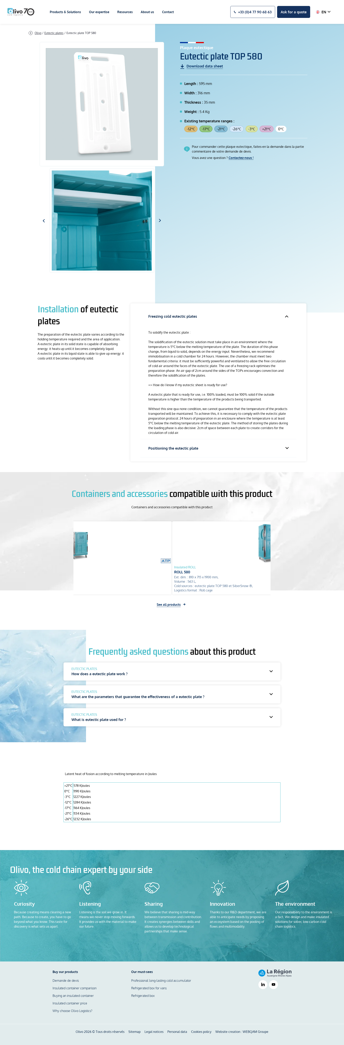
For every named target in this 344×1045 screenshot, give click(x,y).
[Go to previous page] (31, 33)
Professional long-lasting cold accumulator (161, 981)
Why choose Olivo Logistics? (72, 1011)
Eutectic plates (54, 33)
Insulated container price (70, 1003)
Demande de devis (66, 981)
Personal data (177, 1032)
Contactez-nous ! (241, 158)
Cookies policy (201, 1032)
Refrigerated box (143, 996)
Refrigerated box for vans (149, 988)
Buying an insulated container (73, 996)
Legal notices (154, 1032)
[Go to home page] (21, 12)
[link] (262, 984)
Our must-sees (142, 972)
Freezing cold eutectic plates (172, 316)
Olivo (38, 33)
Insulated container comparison (75, 988)
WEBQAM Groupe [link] (255, 1032)
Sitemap (134, 1032)
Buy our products (65, 972)
